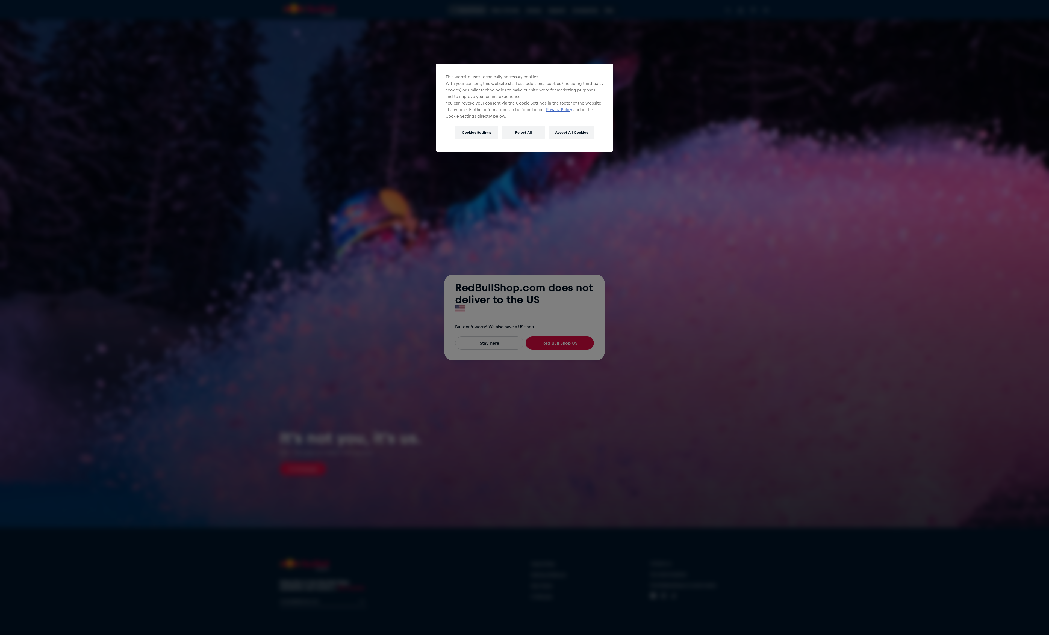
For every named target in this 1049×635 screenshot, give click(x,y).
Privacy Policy (559, 109)
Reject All (523, 132)
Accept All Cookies (571, 132)
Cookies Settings (476, 132)
